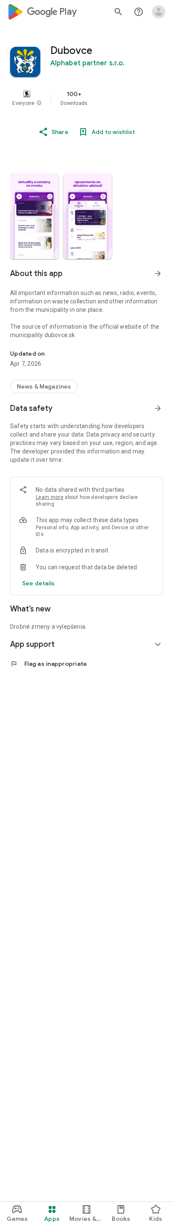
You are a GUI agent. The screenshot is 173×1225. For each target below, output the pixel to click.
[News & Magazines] (44, 386)
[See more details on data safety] (38, 583)
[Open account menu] (159, 12)
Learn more (49, 497)
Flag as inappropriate (48, 663)
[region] (86, 98)
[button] (39, 103)
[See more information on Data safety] (158, 408)
